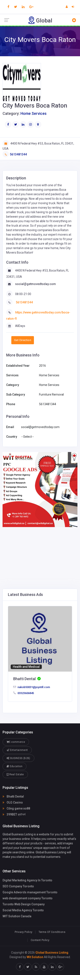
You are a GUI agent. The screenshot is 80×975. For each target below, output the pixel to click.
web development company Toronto (27, 898)
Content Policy (40, 940)
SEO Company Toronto (18, 886)
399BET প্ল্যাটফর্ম (15, 814)
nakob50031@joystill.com (33, 687)
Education (15, 766)
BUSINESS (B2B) (19, 758)
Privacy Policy (23, 932)
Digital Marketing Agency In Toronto (27, 880)
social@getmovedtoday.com (35, 284)
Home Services (33, 113)
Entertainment (18, 750)
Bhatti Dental (15, 796)
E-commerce (17, 741)
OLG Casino (14, 802)
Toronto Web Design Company (24, 904)
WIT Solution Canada (17, 916)
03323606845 (25, 693)
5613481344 (18, 154)
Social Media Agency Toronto (23, 910)
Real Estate (16, 774)
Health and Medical (26, 666)
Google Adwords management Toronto (30, 892)
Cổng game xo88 (18, 808)
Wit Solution (35, 957)
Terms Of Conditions (52, 932)
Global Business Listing (51, 952)
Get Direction (22, 340)
